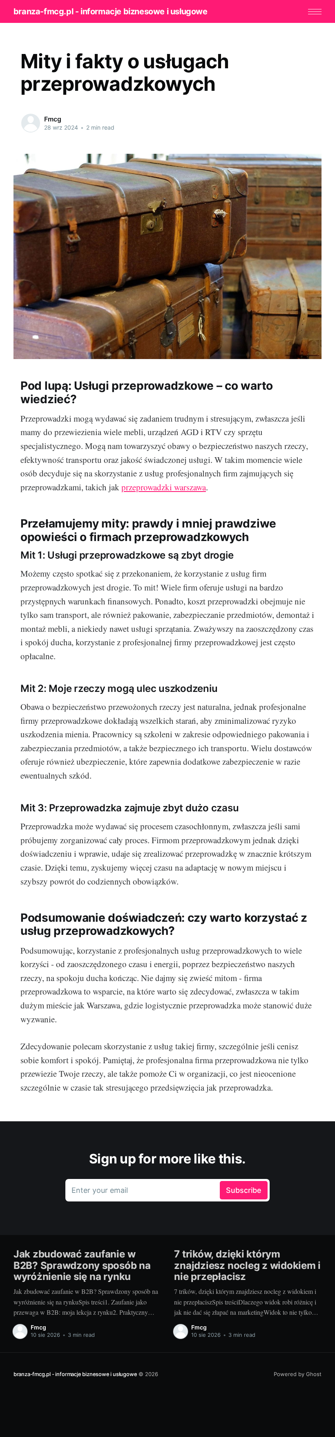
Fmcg (52, 119)
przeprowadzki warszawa (163, 487)
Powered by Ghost (298, 1374)
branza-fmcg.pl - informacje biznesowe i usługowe (110, 11)
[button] (315, 11)
